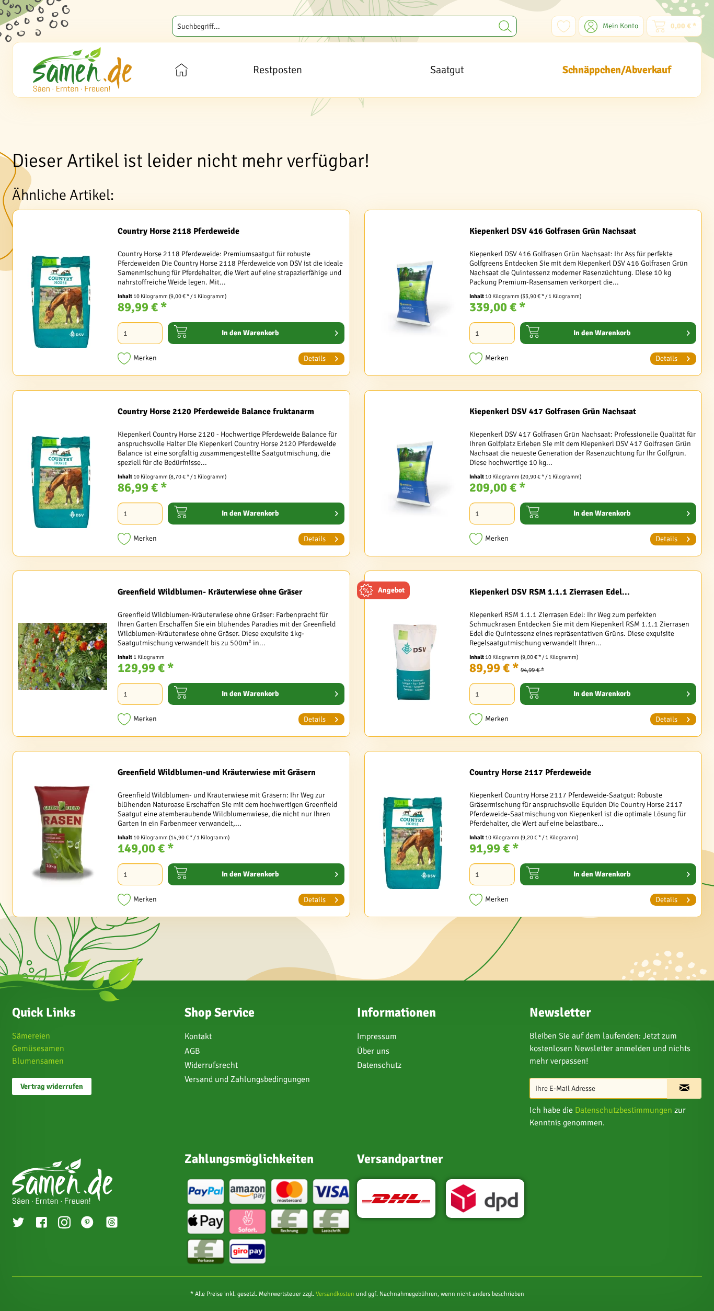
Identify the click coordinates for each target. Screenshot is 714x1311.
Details (315, 358)
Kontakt (198, 1036)
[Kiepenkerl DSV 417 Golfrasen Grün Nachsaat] (414, 475)
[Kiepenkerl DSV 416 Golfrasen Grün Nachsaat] (414, 295)
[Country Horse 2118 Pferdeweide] (62, 295)
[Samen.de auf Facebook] (41, 1224)
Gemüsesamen (38, 1048)
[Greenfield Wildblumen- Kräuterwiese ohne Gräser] (62, 656)
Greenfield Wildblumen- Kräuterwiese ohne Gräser (210, 592)
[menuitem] (344, 26)
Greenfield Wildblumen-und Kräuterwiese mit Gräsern (217, 772)
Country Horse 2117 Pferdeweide (530, 772)
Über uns (373, 1051)
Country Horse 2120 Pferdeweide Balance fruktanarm (216, 411)
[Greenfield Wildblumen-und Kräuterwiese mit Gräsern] (62, 836)
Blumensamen (38, 1061)
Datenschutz (379, 1065)
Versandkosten (335, 1294)
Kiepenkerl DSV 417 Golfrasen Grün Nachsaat (552, 411)
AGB (192, 1051)
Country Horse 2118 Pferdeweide (178, 231)
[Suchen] (505, 26)
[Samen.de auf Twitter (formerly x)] (18, 1224)
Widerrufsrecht (211, 1065)
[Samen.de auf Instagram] (64, 1224)
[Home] (181, 69)
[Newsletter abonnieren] (684, 1088)
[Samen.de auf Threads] (117, 1224)
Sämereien (31, 1036)
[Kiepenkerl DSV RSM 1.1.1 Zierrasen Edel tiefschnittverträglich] (414, 656)
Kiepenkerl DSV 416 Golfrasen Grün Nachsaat (552, 231)
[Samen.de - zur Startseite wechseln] (82, 69)
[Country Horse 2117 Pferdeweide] (414, 836)
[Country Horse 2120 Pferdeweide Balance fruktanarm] (62, 475)
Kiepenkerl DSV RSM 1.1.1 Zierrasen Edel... (549, 592)
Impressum (377, 1036)
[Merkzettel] (563, 26)
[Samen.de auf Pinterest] (87, 1224)
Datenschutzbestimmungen (623, 1110)
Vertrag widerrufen (51, 1086)
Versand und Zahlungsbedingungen (247, 1079)
